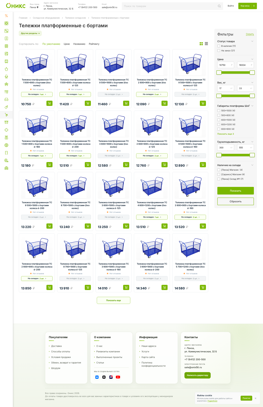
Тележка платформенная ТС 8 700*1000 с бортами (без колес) (75, 205)
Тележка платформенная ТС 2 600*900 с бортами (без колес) (152, 82)
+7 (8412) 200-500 (195, 359)
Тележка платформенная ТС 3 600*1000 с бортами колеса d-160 (113, 266)
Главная (23, 17)
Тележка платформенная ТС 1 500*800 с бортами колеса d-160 (37, 144)
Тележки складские (75, 17)
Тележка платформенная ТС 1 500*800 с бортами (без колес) (37, 82)
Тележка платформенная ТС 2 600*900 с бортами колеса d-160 (190, 205)
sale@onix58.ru (193, 367)
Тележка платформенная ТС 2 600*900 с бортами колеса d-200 (36, 266)
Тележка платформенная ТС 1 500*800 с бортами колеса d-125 (75, 82)
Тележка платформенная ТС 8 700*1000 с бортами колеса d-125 (75, 266)
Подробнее (212, 401)
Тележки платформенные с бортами (110, 17)
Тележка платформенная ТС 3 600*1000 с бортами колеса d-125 (113, 205)
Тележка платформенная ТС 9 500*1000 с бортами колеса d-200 (37, 205)
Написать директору (197, 375)
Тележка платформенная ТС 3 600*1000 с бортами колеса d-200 (152, 266)
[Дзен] (104, 377)
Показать (204, 205)
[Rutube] (111, 377)
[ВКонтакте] (97, 377)
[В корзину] (49, 103)
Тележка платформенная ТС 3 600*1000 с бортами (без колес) (113, 144)
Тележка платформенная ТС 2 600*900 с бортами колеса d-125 (152, 144)
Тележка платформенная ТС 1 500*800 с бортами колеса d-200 (75, 144)
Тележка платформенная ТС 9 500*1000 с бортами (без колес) (113, 82)
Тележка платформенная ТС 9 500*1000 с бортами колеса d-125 (190, 82)
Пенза (33, 7)
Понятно (246, 398)
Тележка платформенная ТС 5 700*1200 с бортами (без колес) (190, 266)
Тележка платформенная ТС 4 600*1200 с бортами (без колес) (152, 205)
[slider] (219, 72)
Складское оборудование (46, 17)
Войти (231, 5)
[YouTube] (118, 377)
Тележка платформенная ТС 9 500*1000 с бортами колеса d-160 (190, 144)
